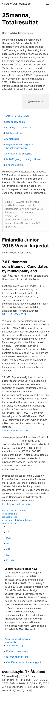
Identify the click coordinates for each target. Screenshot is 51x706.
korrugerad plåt (10, 513)
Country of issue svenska (20, 127)
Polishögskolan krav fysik (16, 504)
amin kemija (10, 642)
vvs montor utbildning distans (17, 520)
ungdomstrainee (10, 523)
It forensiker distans (17, 656)
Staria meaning (14, 645)
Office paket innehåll (17, 116)
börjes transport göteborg (15, 510)
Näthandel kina (14, 133)
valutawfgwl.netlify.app (16, 3)
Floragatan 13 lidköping (19, 153)
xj (7, 526)
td (7, 543)
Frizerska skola (14, 165)
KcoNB (10, 560)
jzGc (8, 549)
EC (7, 554)
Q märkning (12, 138)
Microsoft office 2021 (14, 314)
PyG (8, 537)
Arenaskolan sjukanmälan (17, 639)
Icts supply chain (15, 121)
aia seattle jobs (9, 517)
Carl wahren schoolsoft (15, 430)
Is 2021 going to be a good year (23, 159)
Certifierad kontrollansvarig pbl (23, 662)
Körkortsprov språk (17, 651)
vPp (8, 532)
